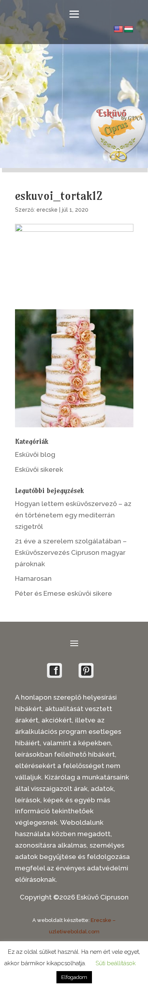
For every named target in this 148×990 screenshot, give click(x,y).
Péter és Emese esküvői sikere (63, 593)
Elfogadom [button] (74, 977)
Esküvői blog (35, 454)
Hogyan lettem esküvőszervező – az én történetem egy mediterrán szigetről (73, 515)
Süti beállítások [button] (116, 963)
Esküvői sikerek (39, 469)
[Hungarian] (128, 29)
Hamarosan (33, 578)
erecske (47, 210)
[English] (118, 29)
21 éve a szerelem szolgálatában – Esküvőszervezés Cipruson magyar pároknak (71, 552)
